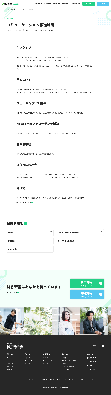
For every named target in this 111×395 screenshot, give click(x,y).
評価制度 (11, 241)
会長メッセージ (11, 363)
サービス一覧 (91, 369)
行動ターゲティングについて (88, 379)
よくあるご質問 (12, 292)
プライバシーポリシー (21, 379)
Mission (9, 358)
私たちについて (91, 358)
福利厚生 (11, 232)
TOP (8, 9)
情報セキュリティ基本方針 (56, 379)
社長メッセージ (11, 366)
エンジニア (28, 363)
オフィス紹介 (13, 249)
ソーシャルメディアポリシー (72, 379)
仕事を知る (47, 3)
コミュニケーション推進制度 (68, 232)
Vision (8, 360)
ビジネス (27, 358)
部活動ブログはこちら (23, 202)
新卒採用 (88, 3)
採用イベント (76, 3)
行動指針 (9, 369)
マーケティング (29, 360)
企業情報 (89, 365)
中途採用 (103, 3)
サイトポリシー (33, 379)
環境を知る (66, 3)
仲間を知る (56, 3)
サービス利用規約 (43, 379)
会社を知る (38, 3)
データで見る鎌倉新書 (66, 241)
